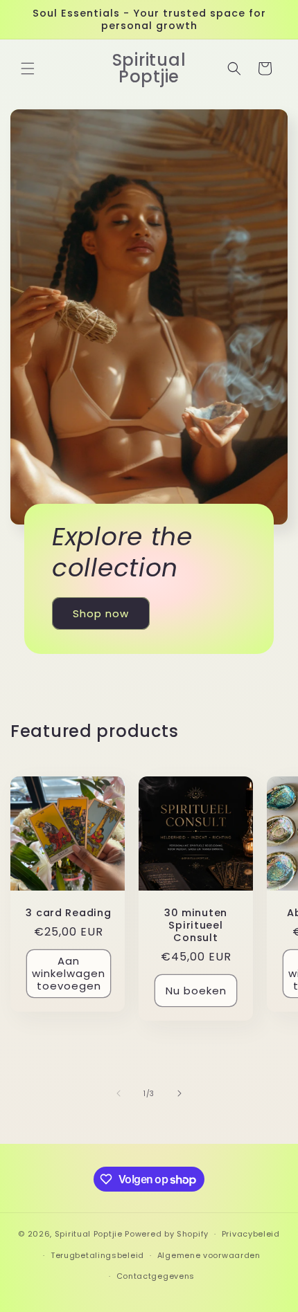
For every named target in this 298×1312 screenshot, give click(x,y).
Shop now (101, 613)
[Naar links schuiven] (118, 1093)
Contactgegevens (155, 1276)
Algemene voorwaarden (209, 1255)
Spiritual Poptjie (89, 1233)
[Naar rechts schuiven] (179, 1093)
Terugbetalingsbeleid (97, 1255)
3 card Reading (68, 912)
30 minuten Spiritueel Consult (195, 925)
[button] (27, 68)
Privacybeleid (251, 1233)
